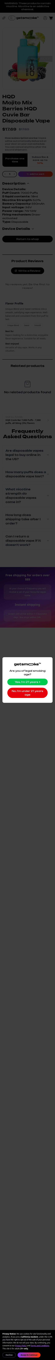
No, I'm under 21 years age (27, 693)
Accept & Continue (29, 1355)
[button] (5, 18)
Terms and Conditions (40, 1345)
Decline (9, 1355)
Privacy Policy (21, 1345)
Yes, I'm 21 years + (27, 681)
